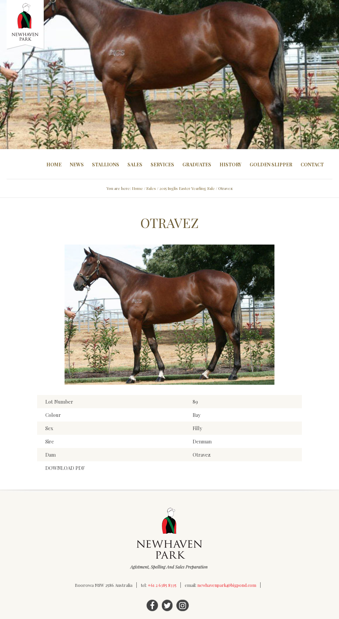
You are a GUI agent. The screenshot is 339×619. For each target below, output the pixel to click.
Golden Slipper (271, 164)
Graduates (196, 164)
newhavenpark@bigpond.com (226, 585)
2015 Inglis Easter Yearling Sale (187, 188)
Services (162, 164)
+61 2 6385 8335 (162, 585)
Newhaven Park (26, 25)
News (77, 164)
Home (54, 164)
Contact (312, 164)
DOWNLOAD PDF (65, 468)
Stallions (105, 164)
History (230, 164)
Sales (134, 164)
